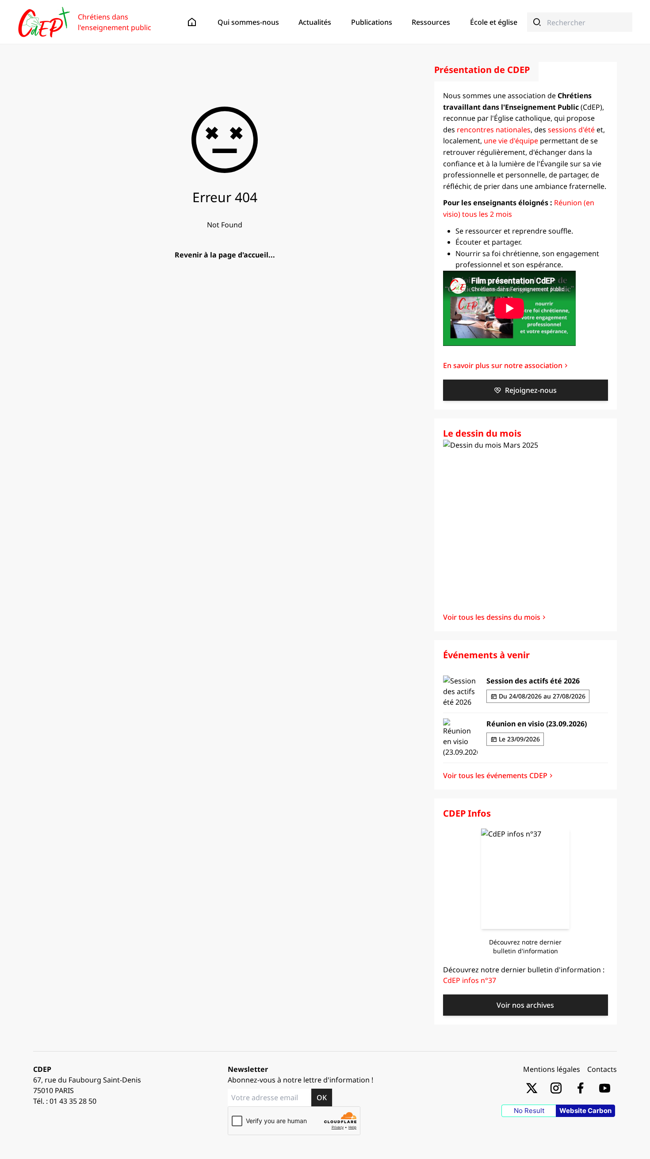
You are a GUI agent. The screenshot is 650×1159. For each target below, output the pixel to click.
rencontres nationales (494, 129)
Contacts (602, 1069)
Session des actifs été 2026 (533, 681)
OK (322, 1097)
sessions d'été (571, 129)
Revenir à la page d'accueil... (225, 255)
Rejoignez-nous (531, 390)
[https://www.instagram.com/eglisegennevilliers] (556, 1087)
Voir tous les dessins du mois (491, 617)
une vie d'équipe (511, 141)
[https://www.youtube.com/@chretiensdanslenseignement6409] (605, 1087)
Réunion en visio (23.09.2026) (536, 724)
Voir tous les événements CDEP (495, 775)
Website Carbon (585, 1110)
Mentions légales (551, 1069)
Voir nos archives (525, 1005)
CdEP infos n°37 (469, 980)
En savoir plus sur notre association (502, 365)
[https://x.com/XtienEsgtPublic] (532, 1087)
